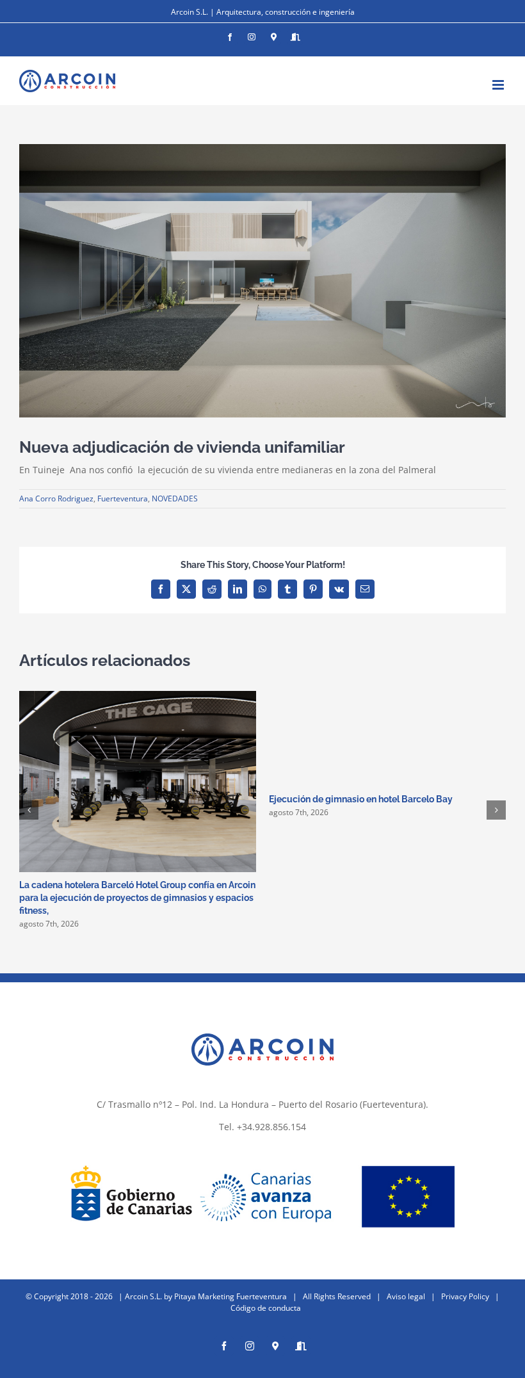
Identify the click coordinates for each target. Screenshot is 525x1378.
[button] (28, 810)
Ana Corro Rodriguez (56, 498)
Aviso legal (406, 1296)
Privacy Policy (465, 1296)
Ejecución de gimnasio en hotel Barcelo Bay (361, 799)
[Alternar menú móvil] (499, 85)
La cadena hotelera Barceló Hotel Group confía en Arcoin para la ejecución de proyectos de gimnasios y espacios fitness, (137, 898)
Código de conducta (265, 1307)
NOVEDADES (175, 498)
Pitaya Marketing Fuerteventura (230, 1296)
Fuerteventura (122, 498)
